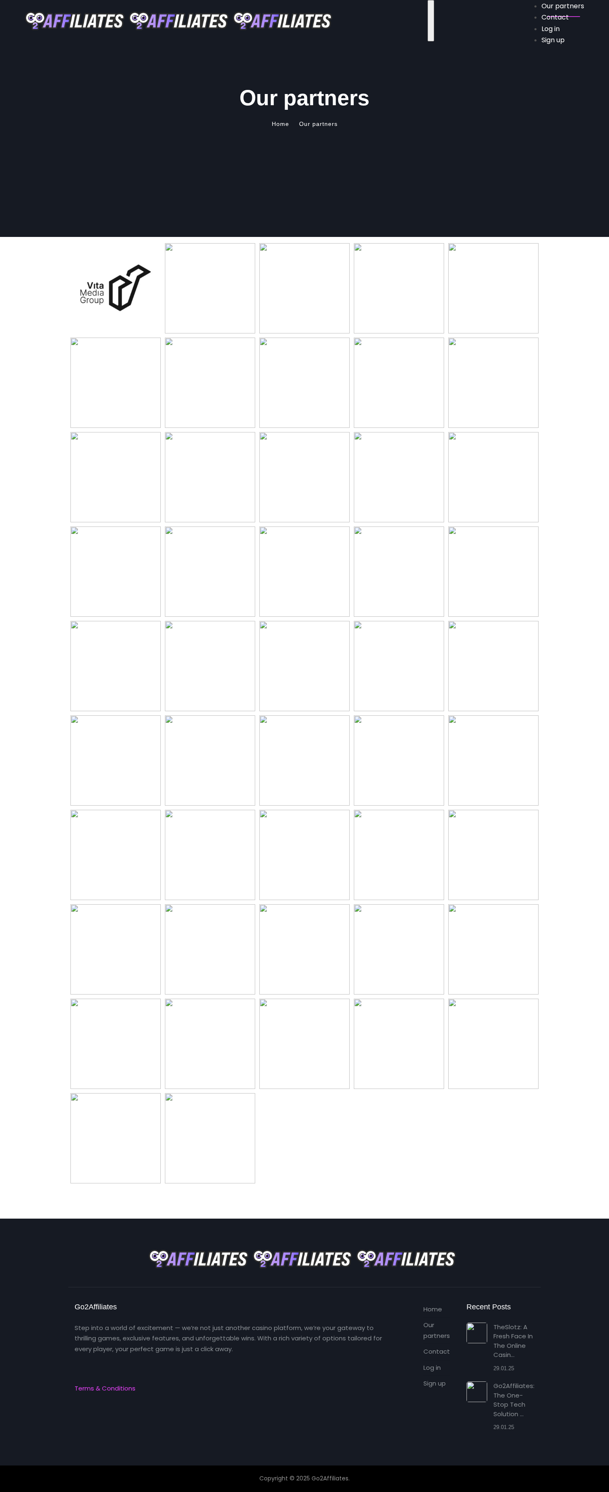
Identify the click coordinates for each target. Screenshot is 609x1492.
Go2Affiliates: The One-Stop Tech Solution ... (513, 1399)
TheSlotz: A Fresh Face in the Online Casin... (513, 1341)
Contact (436, 1351)
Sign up (434, 1383)
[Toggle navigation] (431, 20)
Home (432, 1309)
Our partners (436, 1330)
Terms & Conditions (105, 1388)
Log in (432, 1367)
